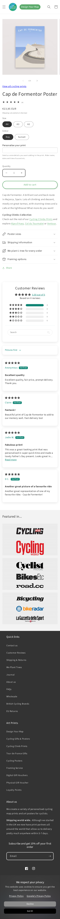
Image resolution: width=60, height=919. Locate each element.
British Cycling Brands (17, 703)
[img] (12, 363)
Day (8, 137)
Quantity (6, 166)
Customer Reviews (16, 652)
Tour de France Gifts (16, 753)
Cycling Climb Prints (16, 746)
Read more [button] (10, 459)
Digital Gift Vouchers (17, 775)
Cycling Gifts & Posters (18, 738)
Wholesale (11, 696)
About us (11, 682)
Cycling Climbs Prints (41, 219)
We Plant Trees (14, 667)
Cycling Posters (14, 760)
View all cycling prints (14, 86)
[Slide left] (23, 80)
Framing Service (14, 768)
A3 (18, 124)
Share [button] (9, 268)
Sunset (22, 137)
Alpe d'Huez (17, 223)
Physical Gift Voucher (17, 782)
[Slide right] (37, 80)
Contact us (12, 645)
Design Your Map (30, 7)
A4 (7, 124)
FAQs (8, 689)
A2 (28, 124)
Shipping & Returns (16, 660)
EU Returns (12, 711)
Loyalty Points (13, 790)
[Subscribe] (49, 856)
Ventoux (51, 223)
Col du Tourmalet (34, 223)
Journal (10, 674)
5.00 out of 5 (38, 294)
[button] (4, 6)
